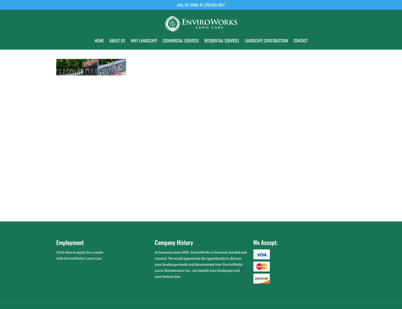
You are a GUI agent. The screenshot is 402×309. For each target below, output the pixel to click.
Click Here (64, 252)
